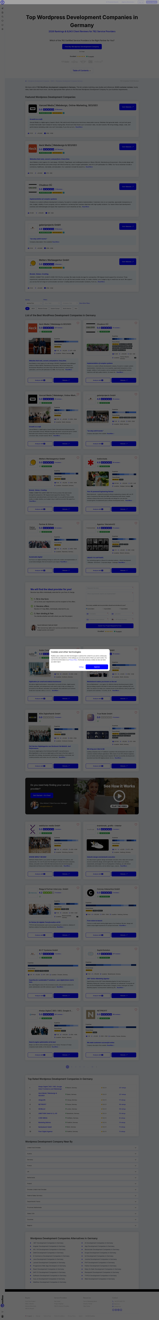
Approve (97, 667)
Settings (81, 667)
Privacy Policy (73, 659)
